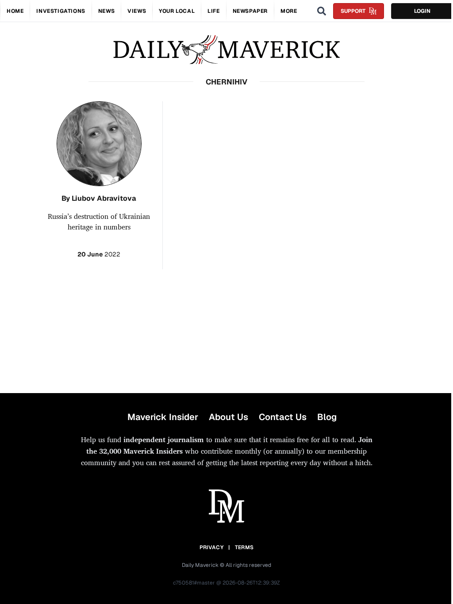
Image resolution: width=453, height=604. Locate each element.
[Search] (321, 11)
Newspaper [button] (250, 11)
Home (15, 11)
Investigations (60, 11)
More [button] (288, 11)
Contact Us (283, 417)
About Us (228, 417)
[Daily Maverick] (226, 49)
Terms (244, 547)
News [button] (106, 11)
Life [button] (213, 11)
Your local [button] (177, 11)
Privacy (211, 547)
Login (422, 11)
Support (353, 11)
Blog (327, 417)
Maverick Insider (162, 417)
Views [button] (136, 11)
